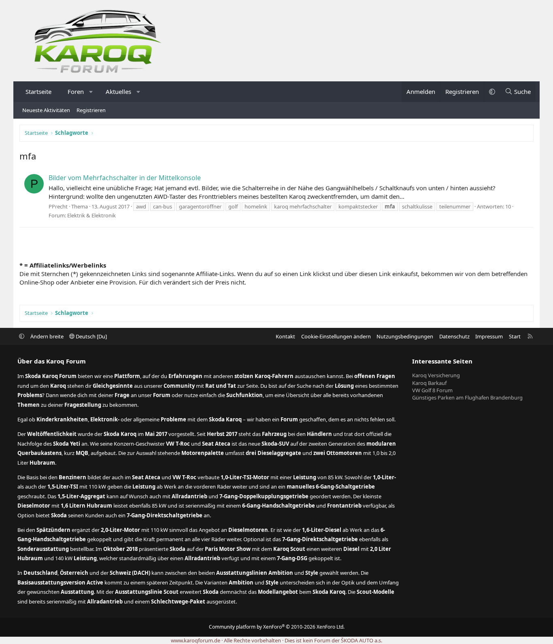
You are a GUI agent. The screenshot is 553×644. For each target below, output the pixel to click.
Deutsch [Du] (90, 336)
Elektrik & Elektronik (91, 215)
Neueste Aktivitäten (46, 110)
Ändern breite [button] (47, 336)
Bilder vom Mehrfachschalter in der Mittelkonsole (125, 177)
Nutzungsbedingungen (404, 336)
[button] (91, 91)
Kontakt (285, 336)
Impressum (489, 336)
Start (515, 336)
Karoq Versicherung (436, 375)
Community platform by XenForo (277, 626)
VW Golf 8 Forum (432, 390)
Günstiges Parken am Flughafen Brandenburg (467, 397)
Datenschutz (454, 336)
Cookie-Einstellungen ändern (336, 336)
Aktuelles (118, 91)
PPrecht (58, 206)
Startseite (38, 91)
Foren (76, 91)
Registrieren (91, 110)
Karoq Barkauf (429, 383)
